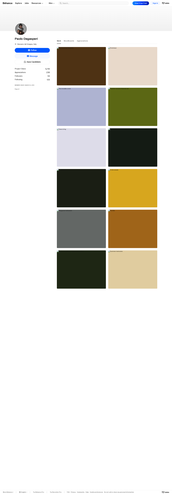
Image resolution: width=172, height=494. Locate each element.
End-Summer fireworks (69, 80)
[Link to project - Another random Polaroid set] (132, 107)
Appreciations (82, 41)
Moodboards (69, 41)
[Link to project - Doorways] (132, 66)
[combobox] (94, 3)
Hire (50, 3)
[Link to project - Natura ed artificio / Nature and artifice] (81, 269)
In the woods (116, 202)
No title (113, 243)
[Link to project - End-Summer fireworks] (81, 66)
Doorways (114, 80)
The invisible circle (67, 121)
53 (49, 75)
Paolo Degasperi (64, 83)
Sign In (155, 3)
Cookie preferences (96, 492)
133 (48, 79)
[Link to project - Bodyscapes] (81, 188)
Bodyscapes (64, 202)
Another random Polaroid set (123, 121)
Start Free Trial (141, 3)
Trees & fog (64, 161)
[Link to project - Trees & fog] (81, 147)
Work (59, 41)
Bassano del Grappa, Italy (27, 44)
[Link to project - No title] (132, 229)
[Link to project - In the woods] (132, 188)
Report (17, 89)
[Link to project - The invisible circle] (81, 107)
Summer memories (118, 283)
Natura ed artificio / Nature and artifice (76, 283)
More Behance (8, 492)
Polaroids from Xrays (119, 161)
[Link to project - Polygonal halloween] (81, 229)
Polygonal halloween (68, 243)
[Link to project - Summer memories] (132, 269)
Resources (36, 3)
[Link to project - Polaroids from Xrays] (132, 147)
